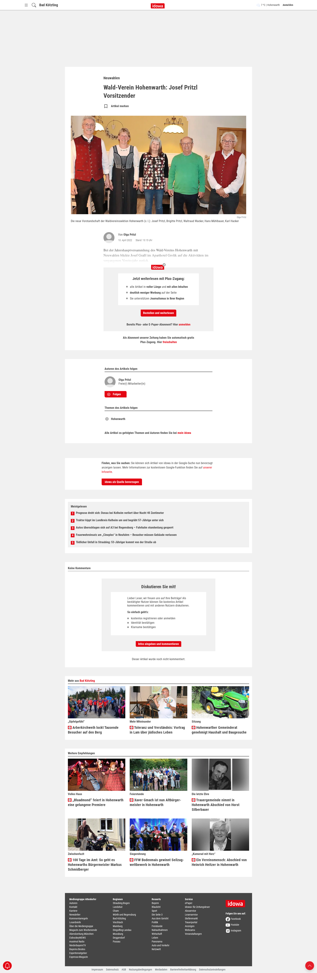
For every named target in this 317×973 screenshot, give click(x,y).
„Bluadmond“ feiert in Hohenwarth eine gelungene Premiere (95, 802)
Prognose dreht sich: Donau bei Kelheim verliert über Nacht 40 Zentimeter (120, 513)
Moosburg (118, 933)
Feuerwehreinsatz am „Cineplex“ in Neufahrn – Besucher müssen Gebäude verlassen (126, 535)
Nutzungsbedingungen (140, 969)
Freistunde (157, 926)
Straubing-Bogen (121, 903)
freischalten (170, 342)
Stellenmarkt (191, 918)
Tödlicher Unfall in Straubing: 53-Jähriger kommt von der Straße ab (116, 542)
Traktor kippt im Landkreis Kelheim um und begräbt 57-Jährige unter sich (120, 520)
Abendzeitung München (81, 933)
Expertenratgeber (78, 953)
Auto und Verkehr (160, 945)
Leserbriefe (75, 922)
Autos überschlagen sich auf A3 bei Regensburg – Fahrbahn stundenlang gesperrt (124, 527)
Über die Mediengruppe (81, 926)
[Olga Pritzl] (109, 237)
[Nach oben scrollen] (309, 965)
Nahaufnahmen (160, 930)
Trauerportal (191, 922)
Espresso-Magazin (78, 956)
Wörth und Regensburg (124, 914)
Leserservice (191, 914)
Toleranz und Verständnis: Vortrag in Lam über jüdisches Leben (157, 729)
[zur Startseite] (237, 902)
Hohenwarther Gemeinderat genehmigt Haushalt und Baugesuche (219, 729)
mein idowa (184, 433)
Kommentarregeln (78, 918)
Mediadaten (161, 969)
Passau (116, 941)
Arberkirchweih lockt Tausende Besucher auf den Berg (93, 729)
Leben (155, 937)
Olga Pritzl (129, 234)
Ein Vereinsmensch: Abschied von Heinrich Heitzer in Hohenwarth (219, 862)
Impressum (97, 969)
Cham (116, 910)
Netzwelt (156, 949)
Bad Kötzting (48, 5)
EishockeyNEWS (77, 937)
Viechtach (118, 922)
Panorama (157, 941)
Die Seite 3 (157, 914)
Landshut (117, 906)
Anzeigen (189, 926)
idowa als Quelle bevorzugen (122, 482)
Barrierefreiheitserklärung (183, 969)
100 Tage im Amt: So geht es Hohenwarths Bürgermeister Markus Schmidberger (95, 865)
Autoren (73, 903)
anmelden (184, 324)
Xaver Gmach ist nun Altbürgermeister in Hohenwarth (155, 802)
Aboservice (190, 910)
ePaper (188, 903)
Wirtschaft (157, 933)
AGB (124, 969)
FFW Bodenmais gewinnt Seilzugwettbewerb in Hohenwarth (157, 862)
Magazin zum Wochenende (83, 930)
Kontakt (73, 906)
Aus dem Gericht (160, 918)
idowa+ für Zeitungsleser (197, 906)
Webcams (190, 930)
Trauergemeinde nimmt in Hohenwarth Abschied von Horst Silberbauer (215, 805)
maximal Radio (76, 941)
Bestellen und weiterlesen (158, 313)
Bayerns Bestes (77, 949)
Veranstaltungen (193, 933)
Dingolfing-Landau (122, 930)
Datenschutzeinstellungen (212, 969)
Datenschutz (112, 969)
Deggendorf (119, 937)
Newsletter (74, 914)
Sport (154, 910)
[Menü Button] (26, 5)
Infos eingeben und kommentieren (158, 644)
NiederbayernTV (77, 945)
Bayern (155, 903)
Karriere (73, 910)
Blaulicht (156, 906)
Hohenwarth (118, 419)
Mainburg (118, 926)
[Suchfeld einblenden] (34, 5)
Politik (155, 922)
